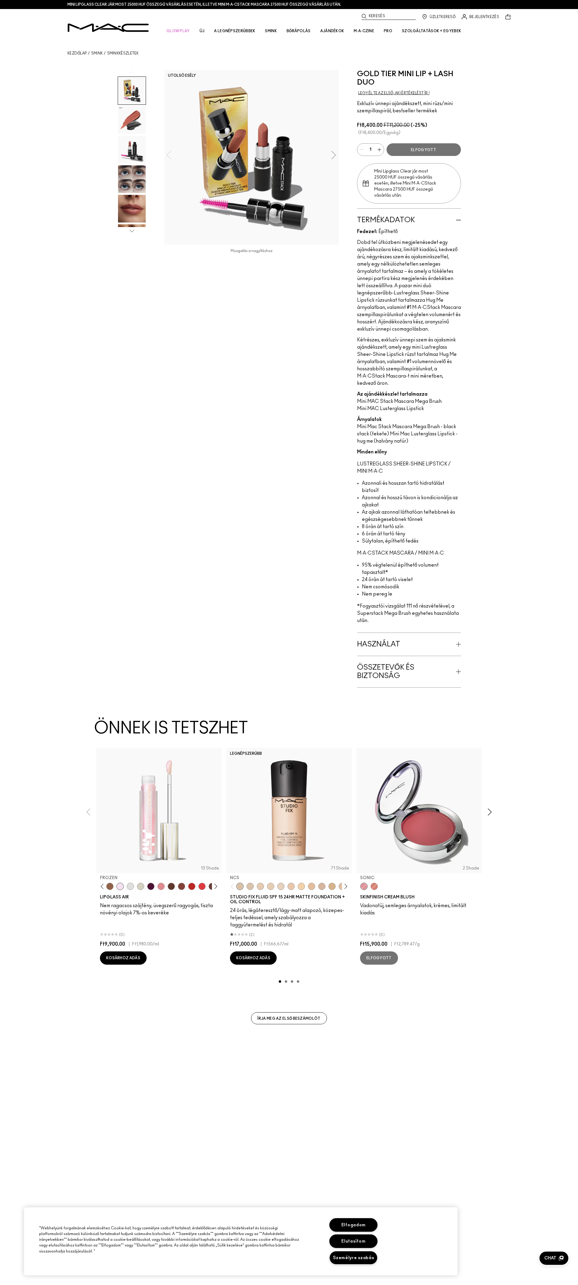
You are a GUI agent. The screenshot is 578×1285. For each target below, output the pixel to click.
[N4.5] (322, 886)
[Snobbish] (161, 886)
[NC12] (281, 886)
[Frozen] (120, 886)
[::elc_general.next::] (214, 886)
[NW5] (260, 886)
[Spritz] (202, 886)
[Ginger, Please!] (374, 886)
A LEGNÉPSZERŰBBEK (234, 31)
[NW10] (271, 886)
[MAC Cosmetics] (108, 27)
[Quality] (171, 886)
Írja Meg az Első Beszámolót (288, 1018)
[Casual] (181, 886)
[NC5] (240, 886)
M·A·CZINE (364, 31)
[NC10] (250, 886)
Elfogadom (353, 1225)
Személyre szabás (353, 1257)
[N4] (291, 886)
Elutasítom (353, 1241)
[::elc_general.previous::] (103, 886)
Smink (97, 53)
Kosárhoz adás (123, 958)
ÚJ (202, 31)
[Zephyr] (130, 886)
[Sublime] (151, 886)
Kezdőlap (77, 53)
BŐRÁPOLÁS (299, 31)
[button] (554, 1258)
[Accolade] (110, 886)
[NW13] (311, 886)
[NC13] (301, 886)
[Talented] (192, 886)
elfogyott (423, 150)
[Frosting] (140, 886)
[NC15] (332, 886)
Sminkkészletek (123, 53)
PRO (388, 31)
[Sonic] (364, 886)
